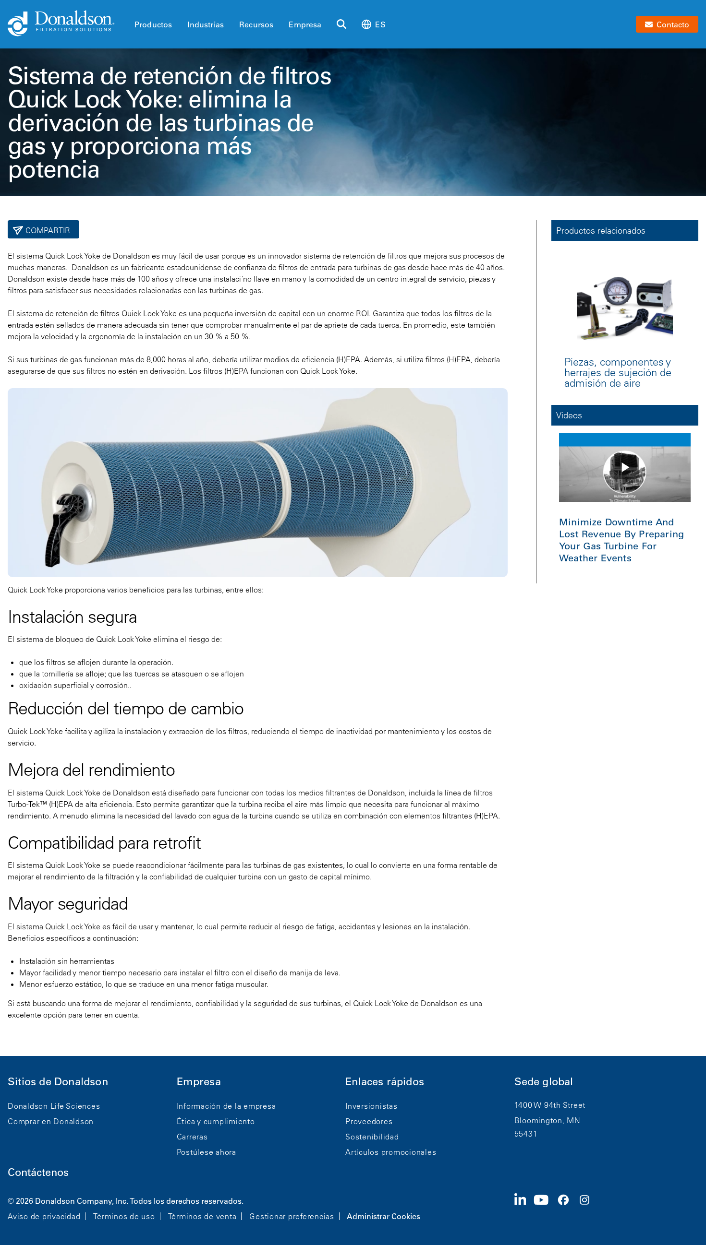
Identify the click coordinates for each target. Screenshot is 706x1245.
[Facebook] (567, 1207)
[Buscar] (341, 24)
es (380, 24)
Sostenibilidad (372, 1136)
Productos (153, 24)
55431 (526, 1133)
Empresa (305, 24)
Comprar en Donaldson (51, 1121)
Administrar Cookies (383, 1216)
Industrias (205, 24)
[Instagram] (588, 1207)
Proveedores (368, 1121)
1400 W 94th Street (550, 1105)
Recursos (256, 24)
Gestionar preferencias (291, 1216)
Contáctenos (38, 1172)
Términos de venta (202, 1216)
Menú (137, 8)
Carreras (192, 1136)
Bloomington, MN (547, 1120)
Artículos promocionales (390, 1152)
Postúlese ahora (206, 1152)
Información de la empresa (226, 1106)
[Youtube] (545, 1207)
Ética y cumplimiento (216, 1121)
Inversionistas (371, 1106)
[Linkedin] (524, 1207)
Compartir (47, 230)
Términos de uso (124, 1216)
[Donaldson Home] (67, 24)
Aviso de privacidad (44, 1216)
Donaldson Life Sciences (54, 1106)
